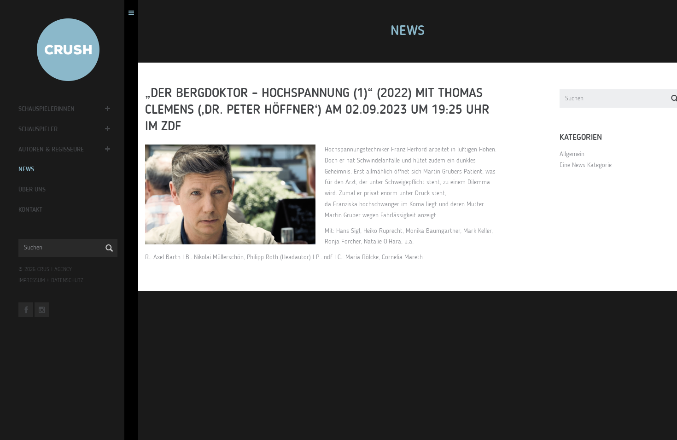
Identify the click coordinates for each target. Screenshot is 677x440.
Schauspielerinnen (46, 109)
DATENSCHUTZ (67, 281)
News (26, 169)
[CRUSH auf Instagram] (42, 309)
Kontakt (30, 210)
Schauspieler (38, 129)
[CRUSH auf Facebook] (25, 309)
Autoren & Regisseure (51, 149)
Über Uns (32, 189)
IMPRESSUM (31, 281)
